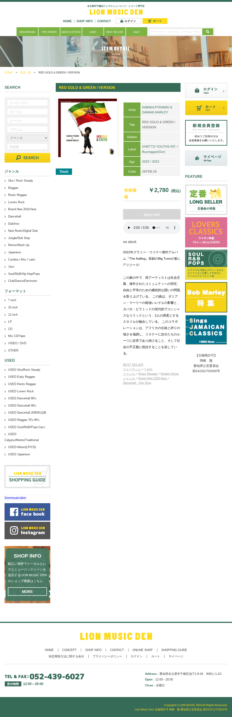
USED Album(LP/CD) (22, 447)
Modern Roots (170, 374)
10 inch (13, 307)
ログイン (137, 656)
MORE (27, 592)
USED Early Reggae (21, 376)
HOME (67, 21)
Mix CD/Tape (16, 336)
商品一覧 (25, 72)
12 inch (13, 314)
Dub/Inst (13, 223)
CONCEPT (69, 650)
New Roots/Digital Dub (23, 230)
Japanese (14, 252)
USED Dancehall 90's (22, 405)
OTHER (13, 350)
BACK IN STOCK (71, 32)
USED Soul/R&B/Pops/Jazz (26, 427)
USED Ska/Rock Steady (24, 369)
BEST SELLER (114, 32)
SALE (136, 32)
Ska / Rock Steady (20, 180)
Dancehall (14, 216)
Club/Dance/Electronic (22, 281)
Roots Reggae (148, 374)
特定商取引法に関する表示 (66, 656)
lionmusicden (15, 498)
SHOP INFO (84, 21)
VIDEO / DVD (17, 343)
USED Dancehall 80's (22, 398)
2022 (155, 161)
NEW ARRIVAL (27, 32)
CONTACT (104, 21)
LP (10, 321)
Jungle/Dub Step (19, 238)
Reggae (13, 188)
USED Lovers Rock (21, 391)
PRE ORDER (49, 32)
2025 (145, 161)
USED (92, 32)
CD (10, 329)
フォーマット (132, 369)
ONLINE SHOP (143, 650)
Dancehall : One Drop (137, 383)
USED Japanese (19, 454)
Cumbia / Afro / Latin (21, 259)
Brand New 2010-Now (152, 378)
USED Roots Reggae (22, 384)
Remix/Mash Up (18, 245)
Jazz (11, 266)
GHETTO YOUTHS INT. (159, 146)
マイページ (176, 656)
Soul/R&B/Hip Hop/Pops (24, 274)
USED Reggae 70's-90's (23, 420)
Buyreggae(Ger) (153, 152)
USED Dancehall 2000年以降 (27, 412)
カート (155, 656)
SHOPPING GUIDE (174, 650)
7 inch (148, 369)
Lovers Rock (16, 202)
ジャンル (129, 374)
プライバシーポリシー (107, 656)
